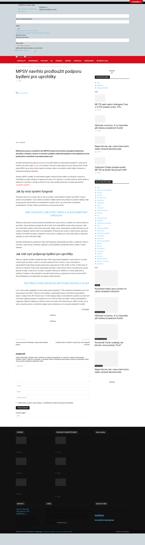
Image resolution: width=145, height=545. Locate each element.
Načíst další (99, 179)
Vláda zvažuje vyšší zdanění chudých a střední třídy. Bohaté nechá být (70, 491)
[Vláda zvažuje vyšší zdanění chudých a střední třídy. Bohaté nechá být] (72, 482)
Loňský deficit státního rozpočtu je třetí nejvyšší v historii (73, 343)
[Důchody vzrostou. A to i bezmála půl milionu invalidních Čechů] (112, 119)
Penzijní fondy (102, 218)
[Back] (49, 5)
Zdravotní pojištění (103, 241)
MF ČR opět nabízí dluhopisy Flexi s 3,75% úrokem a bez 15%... (111, 105)
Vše (98, 83)
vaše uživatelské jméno (24, 19)
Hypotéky (100, 200)
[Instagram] (44, 5)
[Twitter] (45, 5)
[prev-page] (95, 379)
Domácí (99, 195)
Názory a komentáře (104, 190)
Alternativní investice (104, 223)
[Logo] (20, 57)
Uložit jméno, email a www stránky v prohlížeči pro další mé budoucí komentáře (45, 403)
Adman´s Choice (103, 261)
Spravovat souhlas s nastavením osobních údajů (58, 531)
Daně (99, 205)
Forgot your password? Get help (27, 31)
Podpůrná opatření (27, 66)
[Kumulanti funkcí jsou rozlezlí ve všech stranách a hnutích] (112, 278)
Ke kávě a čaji (102, 61)
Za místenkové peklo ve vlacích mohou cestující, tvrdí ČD (70, 469)
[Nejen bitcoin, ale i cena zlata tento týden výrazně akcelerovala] (112, 140)
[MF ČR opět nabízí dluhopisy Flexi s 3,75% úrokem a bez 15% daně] (112, 98)
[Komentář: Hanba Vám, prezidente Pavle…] (72, 440)
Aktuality (21, 61)
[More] (55, 86)
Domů (17, 66)
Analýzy (100, 213)
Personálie (100, 236)
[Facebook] (42, 5)
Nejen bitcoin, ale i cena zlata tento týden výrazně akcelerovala (112, 147)
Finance (59, 61)
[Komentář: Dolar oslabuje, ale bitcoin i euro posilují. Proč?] (112, 332)
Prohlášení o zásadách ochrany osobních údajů (32, 33)
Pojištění (100, 220)
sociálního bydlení (22, 185)
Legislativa (100, 203)
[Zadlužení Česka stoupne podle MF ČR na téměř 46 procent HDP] (112, 161)
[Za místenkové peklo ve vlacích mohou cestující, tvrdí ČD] (72, 461)
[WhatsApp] (45, 86)
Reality (99, 243)
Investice (77, 61)
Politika (44, 61)
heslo (18, 26)
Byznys (68, 61)
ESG (98, 226)
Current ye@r (21, 413)
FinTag (99, 192)
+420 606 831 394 (22, 511)
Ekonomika (33, 61)
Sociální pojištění (102, 228)
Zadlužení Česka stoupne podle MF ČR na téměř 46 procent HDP (111, 168)
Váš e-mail (19, 43)
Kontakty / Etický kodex (29, 9)
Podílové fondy (102, 210)
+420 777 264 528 (22, 509)
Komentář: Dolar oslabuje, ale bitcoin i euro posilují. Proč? (109, 343)
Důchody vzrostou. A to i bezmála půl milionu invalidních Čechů (111, 126)
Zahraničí (100, 208)
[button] (126, 59)
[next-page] (96, 379)
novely (36, 165)
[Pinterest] (40, 86)
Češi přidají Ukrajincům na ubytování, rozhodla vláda (56, 283)
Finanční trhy (101, 198)
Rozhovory (89, 61)
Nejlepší (100, 85)
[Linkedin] (50, 86)
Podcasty (100, 238)
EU (52, 61)
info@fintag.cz (21, 514)
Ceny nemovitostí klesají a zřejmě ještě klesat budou (32, 343)
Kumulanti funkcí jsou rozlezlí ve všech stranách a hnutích (111, 290)
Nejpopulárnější (102, 88)
